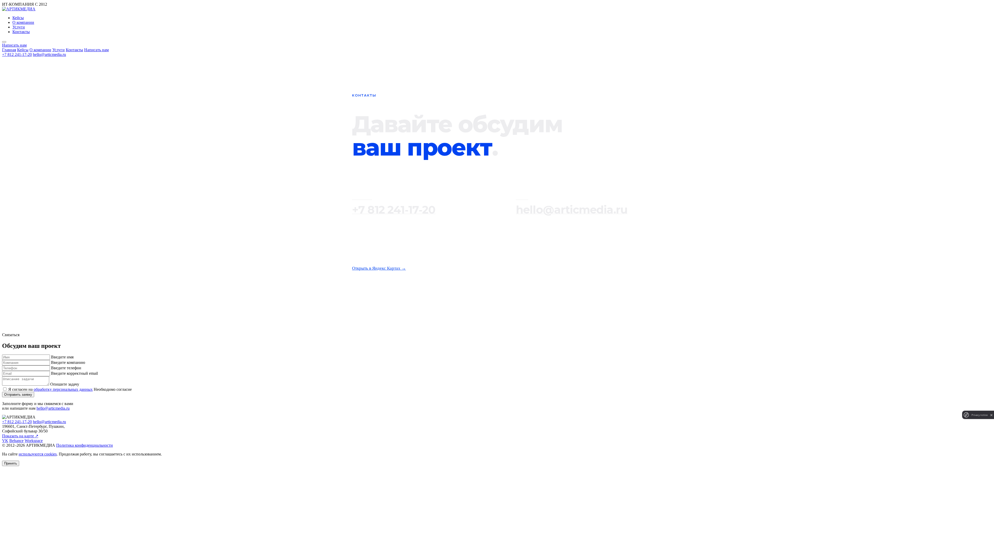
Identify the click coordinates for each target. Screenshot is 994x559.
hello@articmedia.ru (49, 54)
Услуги (18, 27)
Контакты (21, 32)
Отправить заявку (18, 394)
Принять (10, 463)
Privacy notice (979, 415)
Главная (9, 50)
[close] (991, 415)
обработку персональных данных (63, 389)
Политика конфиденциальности (84, 445)
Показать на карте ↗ (20, 436)
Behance (428, 299)
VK (5, 440)
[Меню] (4, 42)
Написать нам (96, 50)
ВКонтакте (396, 299)
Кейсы (18, 18)
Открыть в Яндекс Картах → (379, 268)
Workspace (460, 299)
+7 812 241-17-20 (17, 54)
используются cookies (38, 454)
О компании (23, 22)
